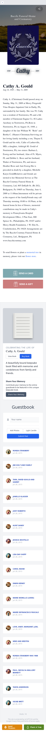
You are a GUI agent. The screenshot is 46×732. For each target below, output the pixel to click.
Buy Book (25, 356)
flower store (31, 256)
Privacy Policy (16, 721)
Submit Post (23, 436)
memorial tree (32, 252)
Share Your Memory (16, 394)
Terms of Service (29, 721)
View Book (12, 356)
